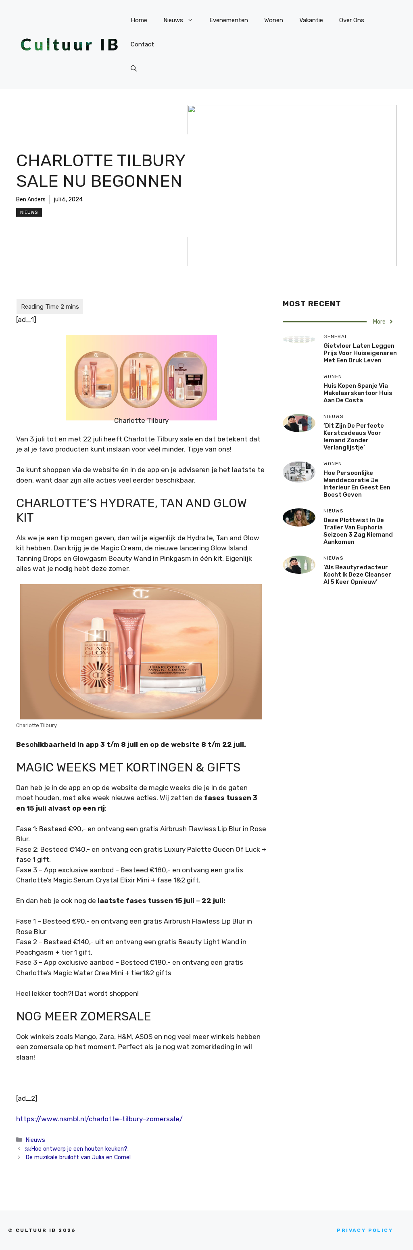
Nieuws (173, 20)
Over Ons (351, 20)
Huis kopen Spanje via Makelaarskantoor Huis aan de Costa (357, 393)
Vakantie (311, 20)
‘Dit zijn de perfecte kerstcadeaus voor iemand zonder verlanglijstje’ (353, 436)
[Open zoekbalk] (134, 68)
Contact (142, 44)
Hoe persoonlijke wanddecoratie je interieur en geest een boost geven (356, 483)
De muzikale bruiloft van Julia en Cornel (78, 1157)
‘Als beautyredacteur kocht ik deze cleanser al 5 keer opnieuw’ (357, 574)
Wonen (273, 20)
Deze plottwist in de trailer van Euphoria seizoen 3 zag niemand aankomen (358, 531)
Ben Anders (31, 199)
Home (139, 20)
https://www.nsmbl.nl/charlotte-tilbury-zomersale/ (99, 1119)
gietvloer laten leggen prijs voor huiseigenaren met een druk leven (360, 353)
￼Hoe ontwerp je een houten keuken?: (77, 1148)
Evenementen (228, 20)
